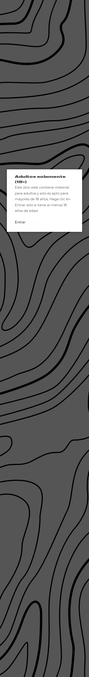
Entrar (20, 222)
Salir (36, 222)
